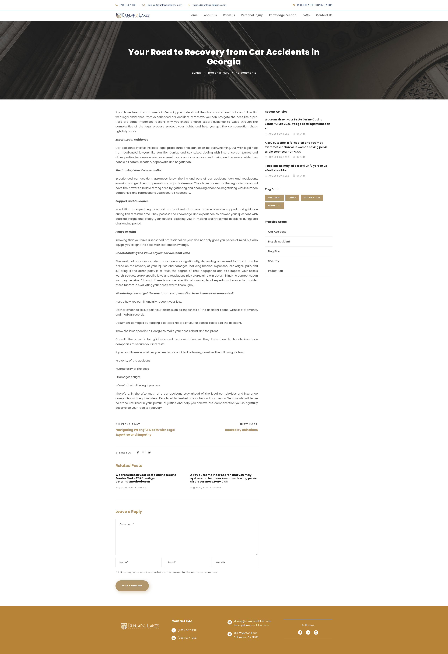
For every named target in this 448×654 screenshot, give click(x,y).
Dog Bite (273, 251)
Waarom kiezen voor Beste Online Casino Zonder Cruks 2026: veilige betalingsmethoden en (146, 478)
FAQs (306, 15)
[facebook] (300, 632)
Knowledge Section (282, 15)
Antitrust (274, 197)
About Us (210, 15)
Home (194, 15)
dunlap (197, 72)
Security (273, 261)
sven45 (142, 487)
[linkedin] (308, 632)
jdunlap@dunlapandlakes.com (164, 5)
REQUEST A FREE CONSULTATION (314, 5)
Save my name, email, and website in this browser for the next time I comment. (169, 572)
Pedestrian (275, 271)
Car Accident (277, 232)
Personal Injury (252, 15)
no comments (246, 72)
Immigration (312, 197)
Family (292, 197)
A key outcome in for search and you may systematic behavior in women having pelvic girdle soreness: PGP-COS (223, 478)
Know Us (229, 15)
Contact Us (324, 15)
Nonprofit (274, 205)
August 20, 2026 (124, 487)
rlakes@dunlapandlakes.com (209, 5)
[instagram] (316, 632)
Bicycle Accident (279, 241)
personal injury (218, 72)
